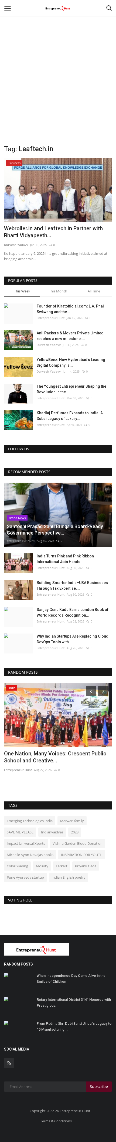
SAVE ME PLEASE (20, 832)
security (42, 866)
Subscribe (99, 1086)
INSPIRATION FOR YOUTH (82, 854)
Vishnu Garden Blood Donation (78, 843)
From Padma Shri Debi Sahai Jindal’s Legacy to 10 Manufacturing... (74, 1026)
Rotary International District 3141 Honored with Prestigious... (74, 1002)
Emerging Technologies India (30, 820)
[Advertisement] (58, 60)
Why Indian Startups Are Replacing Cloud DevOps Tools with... (72, 639)
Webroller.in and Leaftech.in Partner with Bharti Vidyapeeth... (53, 232)
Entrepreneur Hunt (50, 318)
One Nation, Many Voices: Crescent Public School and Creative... (55, 757)
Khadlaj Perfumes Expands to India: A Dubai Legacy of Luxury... (70, 416)
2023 (75, 832)
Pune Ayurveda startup (25, 877)
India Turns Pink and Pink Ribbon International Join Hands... (65, 559)
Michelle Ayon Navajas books (30, 854)
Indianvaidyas (52, 832)
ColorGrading (17, 866)
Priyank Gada (85, 866)
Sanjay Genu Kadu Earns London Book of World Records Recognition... (72, 612)
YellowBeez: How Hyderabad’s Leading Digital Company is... (71, 362)
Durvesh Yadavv (16, 245)
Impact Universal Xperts (26, 843)
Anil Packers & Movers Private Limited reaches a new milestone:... (70, 336)
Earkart (61, 866)
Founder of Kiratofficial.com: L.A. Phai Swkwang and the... (70, 309)
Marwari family (72, 820)
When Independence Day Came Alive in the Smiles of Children (71, 979)
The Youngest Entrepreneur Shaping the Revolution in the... (71, 389)
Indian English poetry (69, 877)
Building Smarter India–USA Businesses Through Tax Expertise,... (72, 586)
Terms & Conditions (56, 1121)
